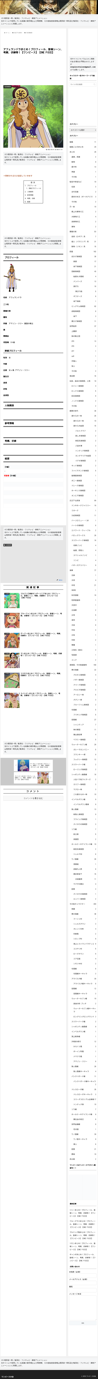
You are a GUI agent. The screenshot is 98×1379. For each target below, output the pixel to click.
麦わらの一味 (83, 416)
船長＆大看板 (84, 276)
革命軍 (83, 376)
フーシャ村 (84, 919)
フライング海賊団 (84, 819)
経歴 (28, 201)
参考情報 (30, 195)
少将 (83, 615)
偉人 (84, 1144)
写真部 (83, 655)
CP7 (83, 351)
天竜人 (83, 361)
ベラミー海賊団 (84, 739)
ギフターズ (84, 296)
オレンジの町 (84, 929)
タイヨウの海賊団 (84, 824)
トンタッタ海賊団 (85, 451)
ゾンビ (84, 560)
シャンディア (84, 725)
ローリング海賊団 (84, 769)
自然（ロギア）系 (83, 236)
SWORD (83, 590)
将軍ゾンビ (84, 545)
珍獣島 (84, 934)
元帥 (83, 575)
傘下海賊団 (84, 266)
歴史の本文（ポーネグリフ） (83, 197)
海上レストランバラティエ (84, 944)
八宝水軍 (85, 446)
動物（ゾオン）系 (83, 246)
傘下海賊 (84, 301)
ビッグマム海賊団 (83, 306)
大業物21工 (83, 217)
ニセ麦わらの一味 (84, 794)
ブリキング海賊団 (84, 715)
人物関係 (30, 192)
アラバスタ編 (83, 979)
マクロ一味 (84, 789)
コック (83, 660)
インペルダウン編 (83, 799)
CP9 (83, 346)
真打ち (84, 286)
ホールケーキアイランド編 (83, 844)
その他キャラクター (83, 904)
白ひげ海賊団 (83, 256)
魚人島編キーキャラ (84, 1071)
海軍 (83, 570)
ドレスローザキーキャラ (84, 1094)
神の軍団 (84, 729)
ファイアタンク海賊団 (83, 471)
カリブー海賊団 (84, 784)
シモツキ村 (84, 964)
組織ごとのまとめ (83, 147)
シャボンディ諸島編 (83, 774)
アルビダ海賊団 (84, 690)
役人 (83, 366)
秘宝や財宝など (83, 182)
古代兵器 (83, 192)
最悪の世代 (83, 411)
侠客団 (84, 839)
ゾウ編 (83, 829)
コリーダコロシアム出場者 (84, 1099)
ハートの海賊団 (83, 525)
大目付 (83, 605)
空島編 (83, 719)
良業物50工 (83, 221)
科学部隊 (83, 595)
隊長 (84, 261)
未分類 (83, 1159)
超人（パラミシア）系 (83, 241)
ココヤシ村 (84, 949)
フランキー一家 (84, 754)
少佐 (83, 635)
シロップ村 (84, 939)
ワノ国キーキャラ (84, 1139)
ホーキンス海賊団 (83, 490)
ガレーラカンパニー (84, 749)
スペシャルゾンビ (84, 555)
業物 (83, 226)
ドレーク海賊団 (83, 485)
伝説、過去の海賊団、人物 (83, 381)
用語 (83, 172)
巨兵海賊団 (83, 396)
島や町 (83, 167)
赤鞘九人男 (84, 869)
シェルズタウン (84, 924)
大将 (83, 580)
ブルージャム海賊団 (84, 705)
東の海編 (83, 670)
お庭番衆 (85, 879)
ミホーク (83, 510)
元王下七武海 (83, 500)
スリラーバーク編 (83, 764)
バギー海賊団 (84, 680)
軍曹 (83, 645)
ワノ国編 (83, 859)
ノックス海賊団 (83, 401)
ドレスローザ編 (83, 1089)
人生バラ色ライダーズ (84, 779)
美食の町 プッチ (84, 1003)
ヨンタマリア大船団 (85, 456)
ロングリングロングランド (84, 1016)
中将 (83, 585)
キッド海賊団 (83, 465)
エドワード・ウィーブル (83, 530)
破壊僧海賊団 (83, 475)
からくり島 (84, 1046)
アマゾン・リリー (84, 1061)
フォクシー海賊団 (84, 759)
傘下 (84, 316)
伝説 (83, 187)
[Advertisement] (33, 40)
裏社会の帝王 (84, 1119)
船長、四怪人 (84, 550)
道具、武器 (83, 157)
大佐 (83, 625)
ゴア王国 (84, 959)
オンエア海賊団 (83, 495)
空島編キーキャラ (84, 993)
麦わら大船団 (84, 426)
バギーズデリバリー (83, 565)
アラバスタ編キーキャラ (84, 983)
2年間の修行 (83, 1041)
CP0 (83, 341)
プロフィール (31, 185)
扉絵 (83, 1154)
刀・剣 (83, 207)
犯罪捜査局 (83, 600)
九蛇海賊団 (8, 545)
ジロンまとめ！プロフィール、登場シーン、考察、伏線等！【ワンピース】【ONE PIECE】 (82, 1246)
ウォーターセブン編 (83, 744)
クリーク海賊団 (84, 685)
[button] (94, 84)
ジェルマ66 (84, 854)
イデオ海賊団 (85, 461)
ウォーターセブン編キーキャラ (84, 1010)
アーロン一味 (84, 695)
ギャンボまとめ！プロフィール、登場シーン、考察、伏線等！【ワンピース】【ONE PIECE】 (82, 1258)
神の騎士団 (83, 336)
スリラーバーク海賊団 (83, 540)
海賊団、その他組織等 (83, 665)
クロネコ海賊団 (84, 675)
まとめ (83, 152)
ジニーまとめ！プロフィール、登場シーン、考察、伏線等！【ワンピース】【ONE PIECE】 (82, 1213)
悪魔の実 (83, 231)
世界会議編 (83, 1124)
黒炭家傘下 (84, 874)
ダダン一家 (84, 700)
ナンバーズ (84, 281)
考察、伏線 (31, 198)
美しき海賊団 (85, 436)
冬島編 (83, 710)
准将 (83, 620)
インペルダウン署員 (84, 804)
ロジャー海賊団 (83, 386)
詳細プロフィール (35, 188)
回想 (83, 889)
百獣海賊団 (83, 271)
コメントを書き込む (33, 798)
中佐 (83, 630)
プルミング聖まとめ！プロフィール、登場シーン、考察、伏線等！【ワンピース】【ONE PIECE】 (82, 1235)
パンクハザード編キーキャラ (84, 1082)
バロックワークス (83, 535)
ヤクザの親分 (84, 884)
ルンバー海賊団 (84, 899)
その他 (83, 177)
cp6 (83, 356)
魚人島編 (83, 809)
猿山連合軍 (84, 734)
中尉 (83, 640)
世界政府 (83, 326)
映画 (83, 909)
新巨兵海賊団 (85, 441)
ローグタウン (84, 954)
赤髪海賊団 (83, 311)
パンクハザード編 (83, 1076)
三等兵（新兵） (83, 650)
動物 (83, 162)
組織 (83, 142)
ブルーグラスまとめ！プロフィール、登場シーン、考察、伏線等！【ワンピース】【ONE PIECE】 (82, 1224)
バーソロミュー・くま (83, 520)
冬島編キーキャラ (84, 974)
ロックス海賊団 (83, 391)
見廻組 (84, 864)
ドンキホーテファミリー (83, 505)
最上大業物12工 (83, 211)
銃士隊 (84, 834)
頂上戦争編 (83, 1036)
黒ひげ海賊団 (83, 321)
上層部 (83, 331)
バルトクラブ (85, 431)
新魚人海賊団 (84, 814)
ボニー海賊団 (83, 480)
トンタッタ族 (84, 1104)
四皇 (83, 251)
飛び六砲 (85, 291)
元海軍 (83, 610)
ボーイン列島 (84, 1051)
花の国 (84, 1129)
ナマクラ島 (84, 1056)
